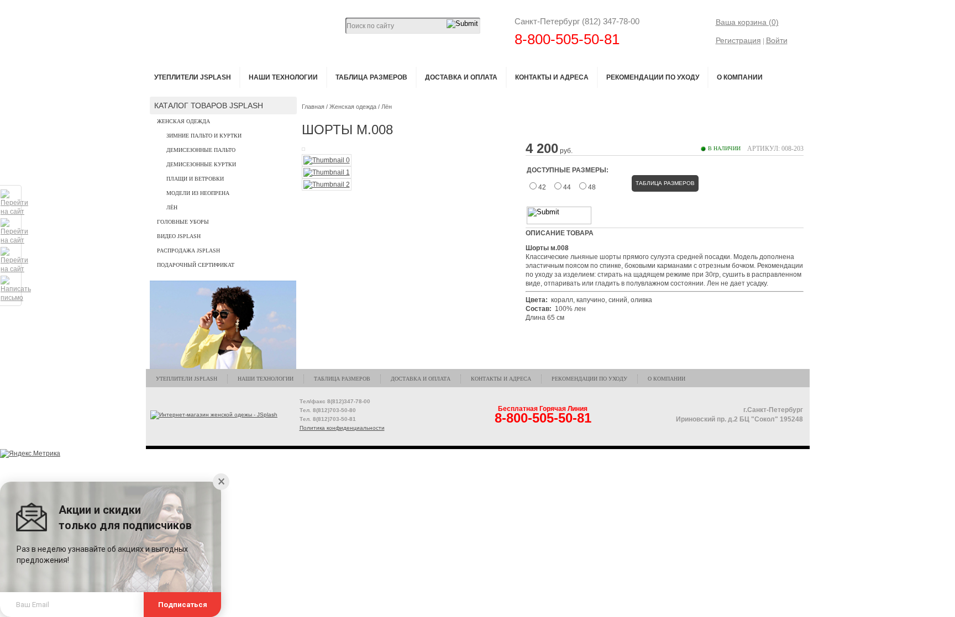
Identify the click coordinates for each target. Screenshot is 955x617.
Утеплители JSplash (192, 77)
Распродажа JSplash (188, 250)
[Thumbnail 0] (326, 160)
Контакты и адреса (552, 77)
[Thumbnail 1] (326, 172)
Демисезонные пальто (200, 150)
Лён (171, 207)
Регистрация (738, 40)
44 (567, 187)
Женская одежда (183, 121)
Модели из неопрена (197, 193)
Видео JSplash (179, 236)
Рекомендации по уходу (652, 77)
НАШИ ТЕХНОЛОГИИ (283, 77)
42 (542, 187)
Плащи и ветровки (195, 179)
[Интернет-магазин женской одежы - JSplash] (214, 414)
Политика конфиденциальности (342, 428)
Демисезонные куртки (201, 164)
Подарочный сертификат (195, 265)
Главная (313, 106)
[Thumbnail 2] (326, 184)
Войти (777, 40)
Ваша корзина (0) (747, 22)
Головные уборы (183, 222)
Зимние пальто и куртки (204, 136)
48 (592, 187)
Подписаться (182, 604)
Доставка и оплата (461, 77)
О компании (740, 77)
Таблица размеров (371, 77)
